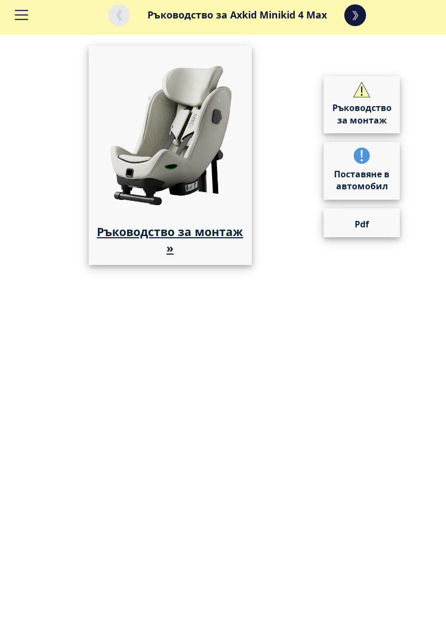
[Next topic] (355, 15)
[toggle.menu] (34, 15)
